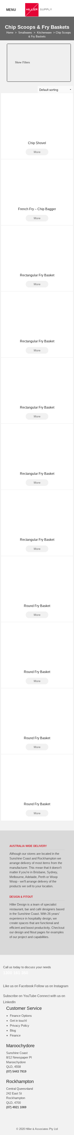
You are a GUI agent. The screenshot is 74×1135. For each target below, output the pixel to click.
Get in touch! (18, 1020)
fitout (33, 932)
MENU (11, 10)
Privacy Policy (19, 1025)
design (19, 932)
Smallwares (25, 32)
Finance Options (21, 1015)
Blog (13, 1030)
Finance (15, 1035)
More (37, 152)
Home (9, 32)
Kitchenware (44, 32)
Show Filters (22, 62)
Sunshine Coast (17, 1053)
